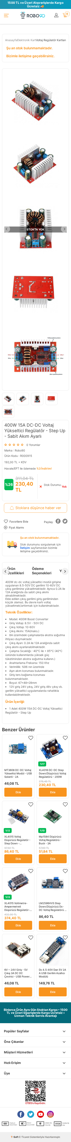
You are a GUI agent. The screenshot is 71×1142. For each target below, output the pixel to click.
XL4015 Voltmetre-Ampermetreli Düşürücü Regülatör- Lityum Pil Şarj (17, 907)
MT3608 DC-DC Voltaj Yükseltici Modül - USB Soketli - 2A (18, 773)
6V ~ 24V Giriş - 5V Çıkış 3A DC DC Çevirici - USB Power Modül (17, 973)
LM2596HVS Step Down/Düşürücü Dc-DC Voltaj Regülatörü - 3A (52, 907)
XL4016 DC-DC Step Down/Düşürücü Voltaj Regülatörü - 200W (52, 773)
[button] (58, 522)
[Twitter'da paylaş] (65, 522)
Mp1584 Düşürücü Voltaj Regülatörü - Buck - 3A (50, 840)
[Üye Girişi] (56, 15)
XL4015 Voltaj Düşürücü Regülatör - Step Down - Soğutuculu (17, 840)
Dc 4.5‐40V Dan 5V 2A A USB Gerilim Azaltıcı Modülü (52, 973)
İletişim (25, 547)
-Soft (15, 1136)
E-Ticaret (24, 1136)
